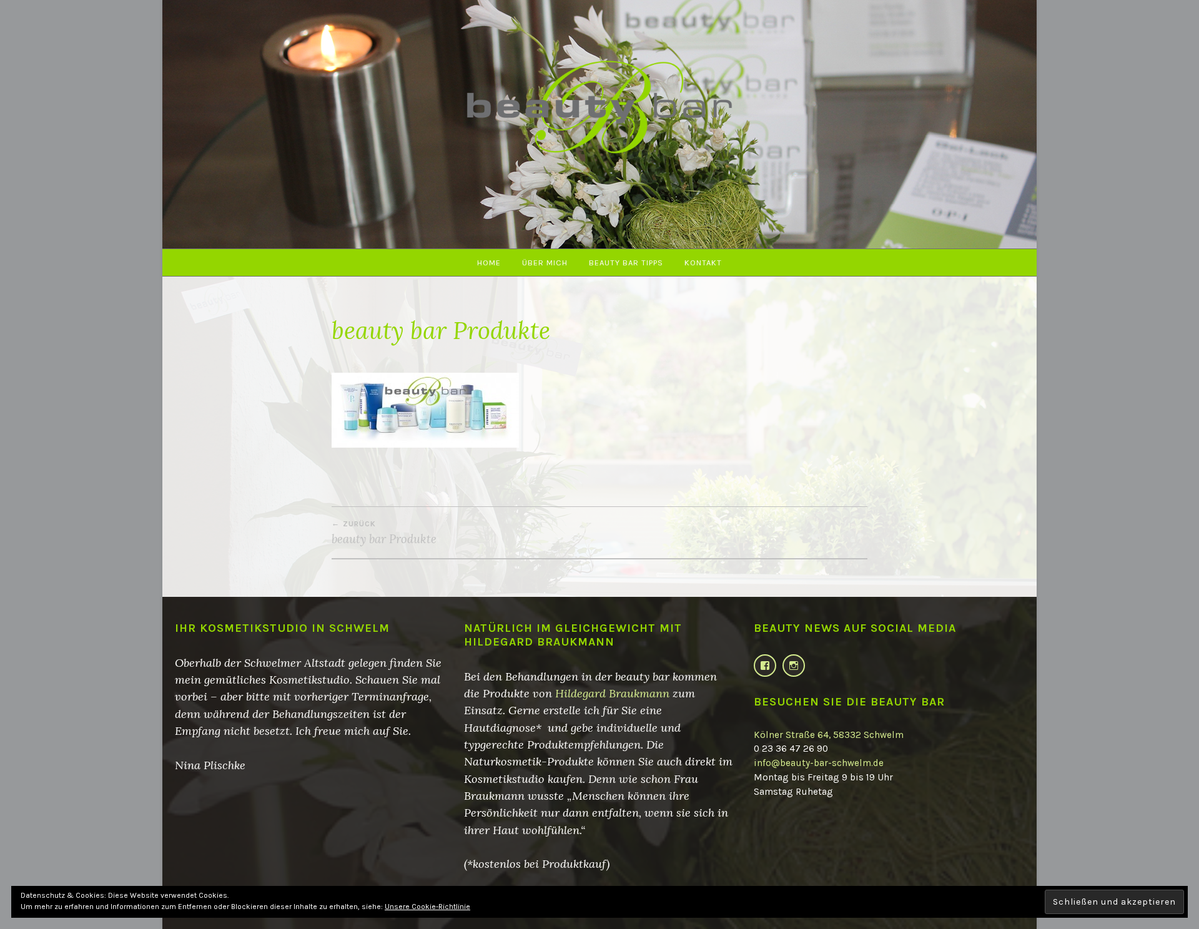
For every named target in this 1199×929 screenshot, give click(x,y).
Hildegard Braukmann (612, 693)
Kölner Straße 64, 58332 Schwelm (829, 734)
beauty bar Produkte (384, 532)
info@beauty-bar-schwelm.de (819, 763)
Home (489, 262)
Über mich (545, 262)
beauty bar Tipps (626, 262)
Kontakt (703, 262)
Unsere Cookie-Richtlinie (427, 906)
